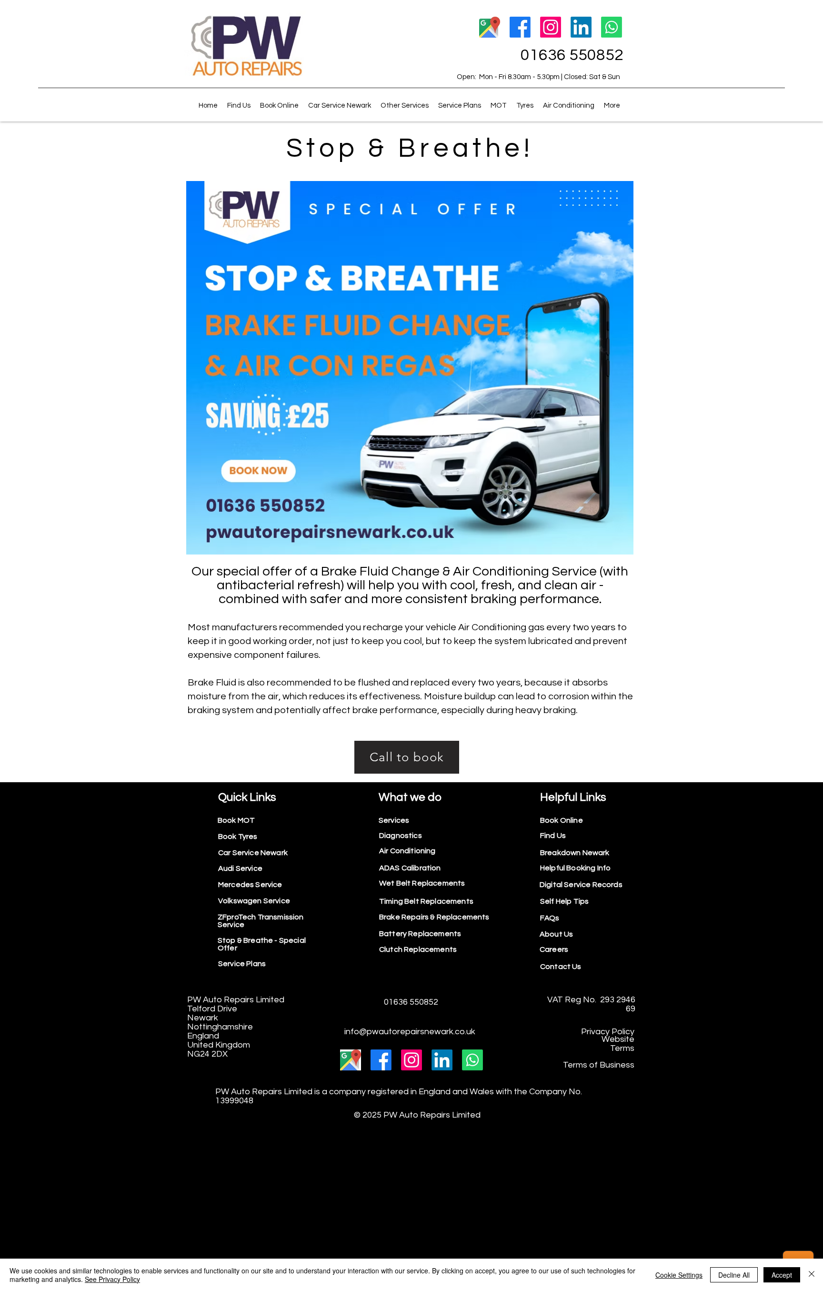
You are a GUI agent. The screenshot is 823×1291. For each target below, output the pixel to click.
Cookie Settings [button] (679, 1275)
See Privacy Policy (112, 1279)
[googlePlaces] (489, 27)
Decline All (734, 1275)
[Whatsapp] (611, 27)
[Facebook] (520, 27)
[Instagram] (550, 27)
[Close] (811, 1274)
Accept (782, 1275)
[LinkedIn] (581, 27)
